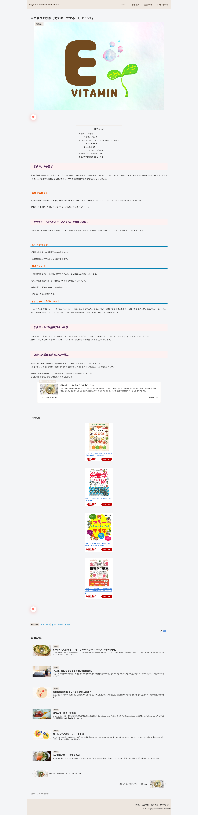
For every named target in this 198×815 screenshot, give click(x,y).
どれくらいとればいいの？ (95, 150)
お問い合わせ (165, 805)
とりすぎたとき (91, 143)
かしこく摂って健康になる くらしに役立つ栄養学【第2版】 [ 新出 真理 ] (98, 454)
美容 (68, 625)
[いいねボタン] (33, 117)
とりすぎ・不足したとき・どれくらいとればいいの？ (100, 140)
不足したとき (90, 147)
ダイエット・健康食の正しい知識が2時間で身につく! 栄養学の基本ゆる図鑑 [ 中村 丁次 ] (98, 591)
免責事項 (154, 805)
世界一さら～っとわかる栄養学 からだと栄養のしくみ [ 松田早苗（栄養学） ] (98, 544)
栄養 (61, 625)
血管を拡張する (91, 137)
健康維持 (36, 625)
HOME (137, 805)
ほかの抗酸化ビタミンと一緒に (92, 157)
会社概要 (145, 805)
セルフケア (46, 625)
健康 (55, 625)
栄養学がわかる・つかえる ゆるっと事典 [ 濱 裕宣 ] (98, 499)
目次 (96, 129)
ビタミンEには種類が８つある (91, 153)
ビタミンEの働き (87, 133)
